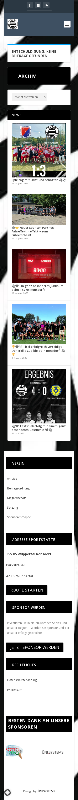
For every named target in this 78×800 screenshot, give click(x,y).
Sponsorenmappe (19, 517)
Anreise (12, 478)
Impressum (14, 690)
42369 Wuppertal (19, 576)
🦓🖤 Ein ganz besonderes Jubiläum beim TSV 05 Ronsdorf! (37, 288)
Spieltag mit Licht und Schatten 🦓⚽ (39, 180)
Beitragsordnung (18, 488)
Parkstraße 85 (17, 565)
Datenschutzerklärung (22, 680)
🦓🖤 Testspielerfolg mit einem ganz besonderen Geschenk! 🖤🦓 (39, 428)
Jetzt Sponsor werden (34, 647)
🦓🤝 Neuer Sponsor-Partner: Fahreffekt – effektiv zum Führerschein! (33, 231)
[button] (7, 792)
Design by (30, 791)
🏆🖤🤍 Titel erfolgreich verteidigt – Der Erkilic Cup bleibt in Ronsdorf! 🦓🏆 (38, 350)
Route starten (26, 590)
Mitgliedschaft (16, 498)
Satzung (12, 507)
